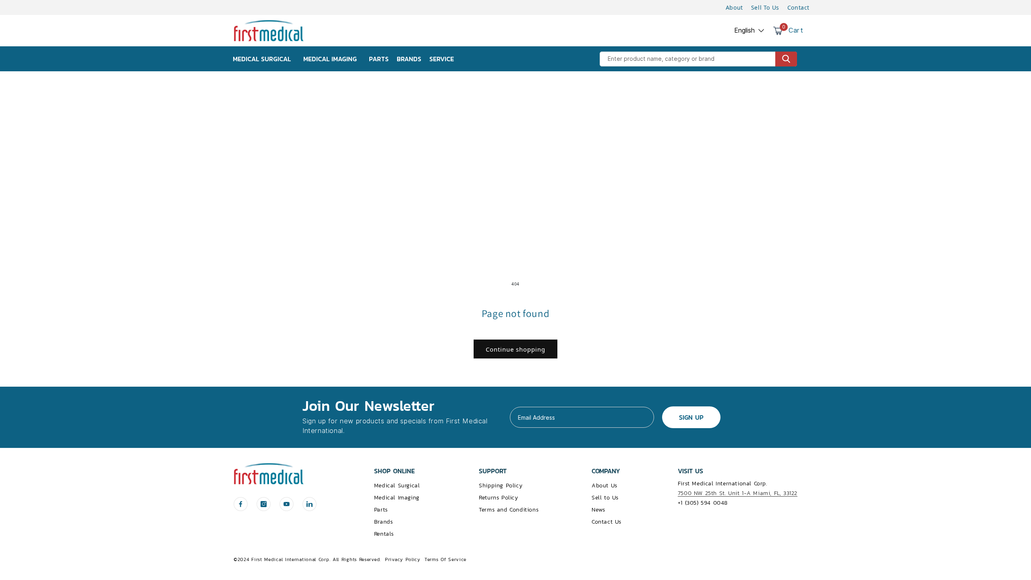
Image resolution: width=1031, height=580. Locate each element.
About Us (604, 485)
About (734, 7)
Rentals (384, 534)
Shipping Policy (500, 485)
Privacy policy (402, 559)
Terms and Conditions (508, 509)
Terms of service (445, 559)
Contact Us (606, 522)
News (598, 509)
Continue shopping (515, 349)
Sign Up (691, 417)
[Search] (786, 59)
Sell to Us (605, 497)
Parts (381, 509)
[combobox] (698, 59)
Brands (383, 522)
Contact (798, 7)
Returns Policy (498, 497)
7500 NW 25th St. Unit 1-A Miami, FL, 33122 (737, 493)
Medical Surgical (397, 485)
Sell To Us (765, 7)
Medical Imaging (397, 497)
